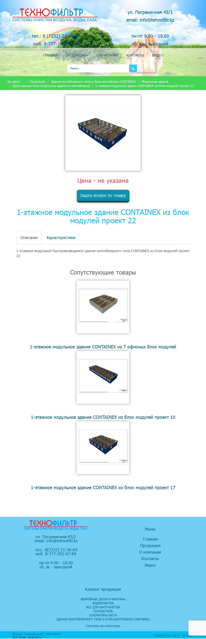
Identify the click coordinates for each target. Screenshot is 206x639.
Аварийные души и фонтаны (103, 599)
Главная (50, 55)
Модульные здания (155, 81)
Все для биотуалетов (103, 607)
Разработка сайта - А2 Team (173, 635)
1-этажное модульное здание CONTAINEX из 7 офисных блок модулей (103, 346)
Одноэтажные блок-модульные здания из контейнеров (51, 86)
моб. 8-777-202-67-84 (56, 44)
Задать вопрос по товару (103, 195)
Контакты (135, 55)
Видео (157, 55)
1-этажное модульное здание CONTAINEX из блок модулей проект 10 (103, 417)
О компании (107, 55)
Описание (29, 237)
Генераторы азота (103, 615)
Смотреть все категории (103, 626)
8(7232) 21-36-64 (61, 549)
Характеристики (60, 237)
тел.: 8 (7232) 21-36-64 (56, 36)
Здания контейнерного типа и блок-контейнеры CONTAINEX (93, 81)
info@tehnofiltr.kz (62, 540)
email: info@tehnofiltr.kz (150, 20)
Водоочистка (103, 603)
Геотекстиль (103, 611)
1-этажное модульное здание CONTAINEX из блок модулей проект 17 (103, 487)
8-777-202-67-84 (60, 553)
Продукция (76, 55)
